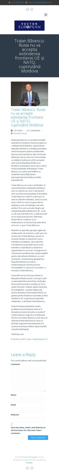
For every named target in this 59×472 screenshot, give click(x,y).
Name (13, 395)
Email (13, 404)
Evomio (29, 462)
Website (15, 414)
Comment (15, 364)
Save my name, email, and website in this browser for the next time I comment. (28, 430)
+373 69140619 (17, 2)
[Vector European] (29, 25)
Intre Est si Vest (19, 133)
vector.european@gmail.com (40, 2)
